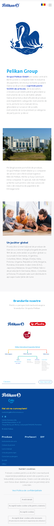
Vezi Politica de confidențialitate (27, 491)
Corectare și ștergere (10, 456)
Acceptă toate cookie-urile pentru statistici (27, 506)
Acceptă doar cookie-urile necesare (27, 519)
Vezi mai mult (45, 382)
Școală (4, 460)
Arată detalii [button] (27, 500)
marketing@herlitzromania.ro (12, 412)
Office (4, 464)
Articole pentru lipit (9, 453)
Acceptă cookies (27, 512)
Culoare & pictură (8, 445)
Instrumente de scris (9, 441)
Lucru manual (7, 449)
